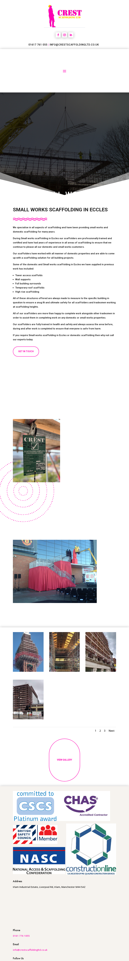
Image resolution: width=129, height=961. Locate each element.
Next (112, 730)
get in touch (26, 351)
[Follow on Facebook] (58, 34)
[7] (28, 718)
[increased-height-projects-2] (28, 670)
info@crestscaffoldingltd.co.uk (74, 44)
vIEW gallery (64, 760)
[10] (64, 670)
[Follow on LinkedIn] (70, 34)
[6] (100, 670)
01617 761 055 (37, 44)
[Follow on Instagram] (64, 34)
